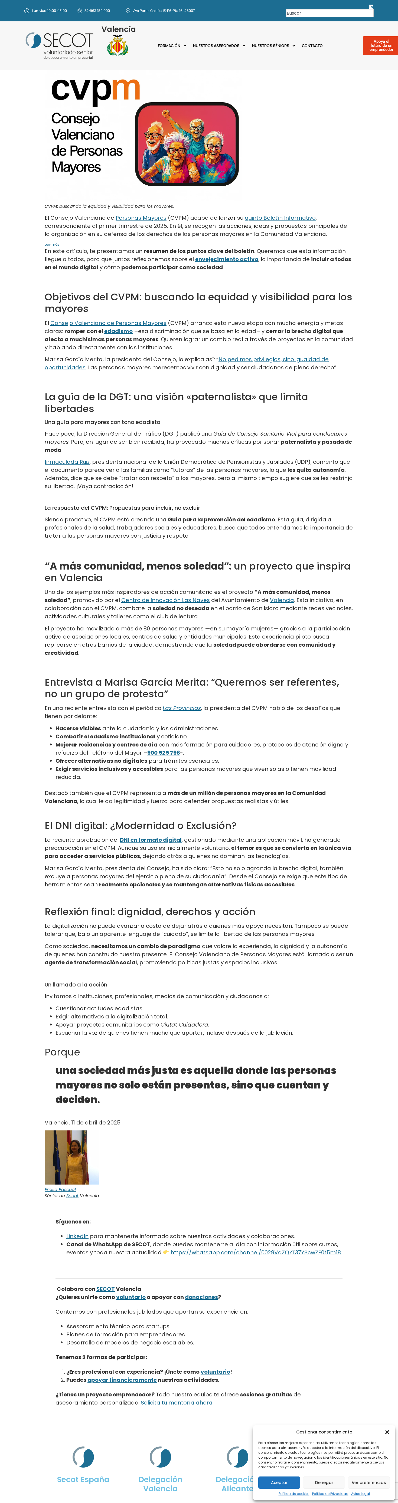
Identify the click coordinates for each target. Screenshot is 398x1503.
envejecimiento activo (226, 259)
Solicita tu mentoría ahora (177, 1402)
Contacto (312, 46)
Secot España (83, 1479)
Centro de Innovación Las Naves (165, 600)
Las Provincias (182, 708)
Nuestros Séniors (270, 46)
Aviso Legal (360, 1493)
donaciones (201, 1297)
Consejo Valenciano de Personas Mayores (108, 323)
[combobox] (330, 13)
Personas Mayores (141, 218)
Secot (72, 1196)
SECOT (105, 1289)
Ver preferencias (369, 1482)
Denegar (324, 1482)
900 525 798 (163, 753)
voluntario (131, 1297)
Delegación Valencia (160, 1484)
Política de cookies (294, 1493)
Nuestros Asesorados (216, 46)
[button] (387, 1432)
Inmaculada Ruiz (67, 462)
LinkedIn (77, 1236)
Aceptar (279, 1482)
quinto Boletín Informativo (280, 218)
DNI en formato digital (151, 840)
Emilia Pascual (60, 1189)
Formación (169, 46)
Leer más (52, 244)
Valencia (282, 600)
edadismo (118, 331)
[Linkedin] (371, 6)
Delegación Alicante (238, 1484)
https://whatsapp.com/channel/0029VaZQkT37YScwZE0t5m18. (256, 1252)
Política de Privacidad (330, 1493)
